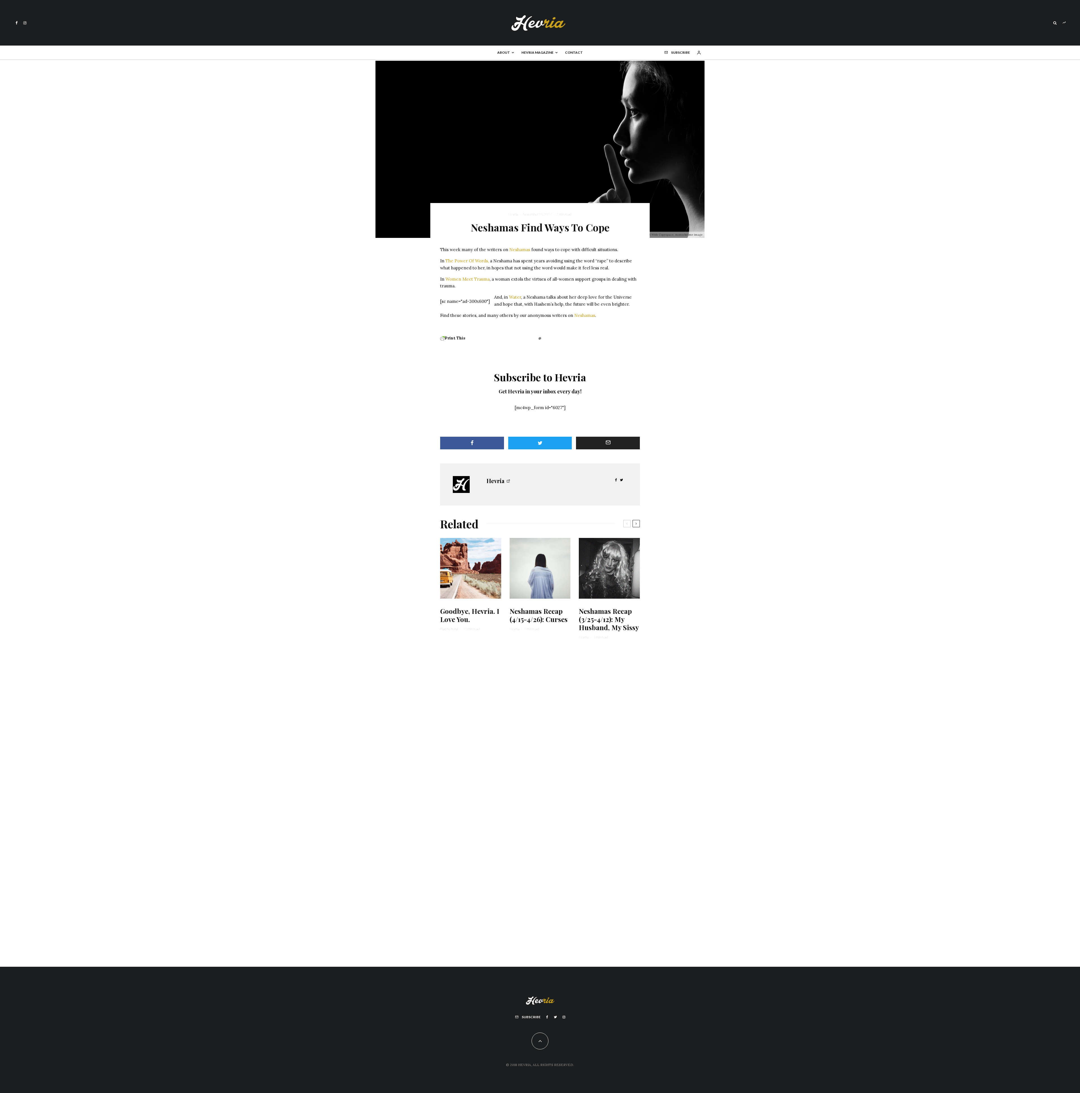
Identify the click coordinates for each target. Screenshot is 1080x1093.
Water (515, 297)
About (503, 52)
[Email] (608, 443)
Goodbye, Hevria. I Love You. (469, 615)
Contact (574, 52)
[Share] (472, 443)
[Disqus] (540, 722)
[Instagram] (25, 23)
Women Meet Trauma (468, 279)
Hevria (513, 214)
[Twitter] (555, 1017)
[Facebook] (17, 23)
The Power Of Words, (467, 260)
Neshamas (519, 249)
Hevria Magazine (537, 52)
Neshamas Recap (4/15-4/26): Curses (539, 615)
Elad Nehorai (449, 629)
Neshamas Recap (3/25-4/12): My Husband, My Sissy (609, 619)
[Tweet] (540, 443)
